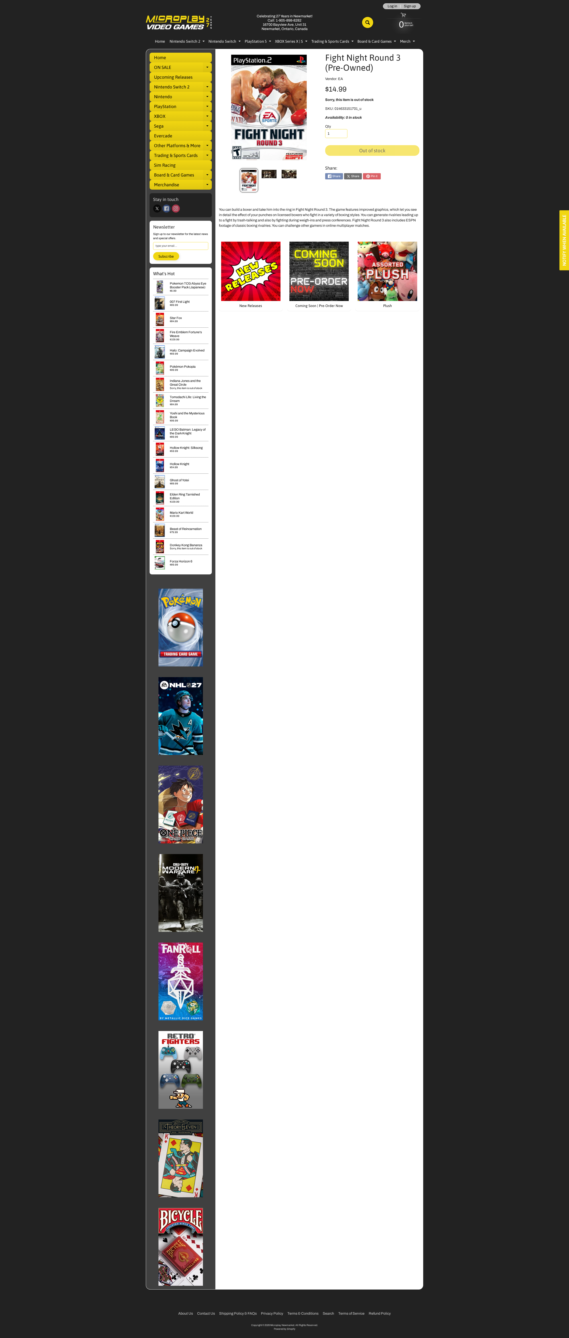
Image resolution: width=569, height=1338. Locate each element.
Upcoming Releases (173, 77)
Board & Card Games (377, 42)
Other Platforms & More (183, 146)
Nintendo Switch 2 (188, 42)
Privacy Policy (272, 1313)
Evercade (163, 135)
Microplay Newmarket (282, 1325)
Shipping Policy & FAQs (238, 1313)
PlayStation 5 (258, 42)
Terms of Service (351, 1313)
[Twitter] (157, 209)
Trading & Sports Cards (333, 42)
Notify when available (564, 240)
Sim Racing (165, 165)
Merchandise (183, 186)
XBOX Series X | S (292, 42)
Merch (408, 42)
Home (160, 41)
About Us (185, 1313)
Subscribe (166, 256)
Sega (183, 127)
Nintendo (183, 98)
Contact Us (206, 1313)
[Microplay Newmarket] (179, 23)
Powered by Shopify (284, 1329)
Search (328, 1313)
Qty (328, 126)
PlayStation (183, 107)
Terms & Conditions (303, 1313)
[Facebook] (166, 209)
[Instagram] (176, 209)
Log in (392, 6)
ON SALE (183, 68)
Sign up (410, 6)
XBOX (183, 117)
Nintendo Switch (225, 42)
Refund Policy (380, 1313)
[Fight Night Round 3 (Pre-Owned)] (249, 180)
